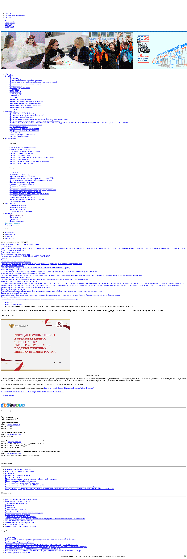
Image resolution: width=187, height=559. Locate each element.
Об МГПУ (9, 76)
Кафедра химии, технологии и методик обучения (64, 264)
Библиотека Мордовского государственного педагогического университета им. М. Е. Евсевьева (40, 539)
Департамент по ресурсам (19, 174)
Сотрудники (14, 90)
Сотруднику (9, 27)
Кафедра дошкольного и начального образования (94, 275)
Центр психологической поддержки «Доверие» (27, 199)
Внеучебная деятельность (19, 209)
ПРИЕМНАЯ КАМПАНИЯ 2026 (22, 113)
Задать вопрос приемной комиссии (22, 134)
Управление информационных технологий (25, 192)
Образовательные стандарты (15, 509)
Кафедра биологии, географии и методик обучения (26, 264)
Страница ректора (12, 225)
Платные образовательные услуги (17, 515)
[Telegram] (23, 405)
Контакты (13, 109)
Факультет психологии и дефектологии (24, 159)
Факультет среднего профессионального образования (29, 161)
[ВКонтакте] (2, 405)
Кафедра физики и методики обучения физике (103, 295)
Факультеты (14, 219)
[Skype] (20, 405)
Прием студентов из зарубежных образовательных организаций (33, 82)
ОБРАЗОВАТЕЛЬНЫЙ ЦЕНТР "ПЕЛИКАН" (33, 256)
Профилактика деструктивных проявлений (26, 105)
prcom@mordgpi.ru (13, 425)
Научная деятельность (18, 207)
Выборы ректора (16, 94)
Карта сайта (9, 13)
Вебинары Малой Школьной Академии (19, 543)
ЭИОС (8, 17)
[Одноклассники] (5, 405)
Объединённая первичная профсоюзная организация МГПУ (32, 178)
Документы (14, 78)
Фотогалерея (10, 537)
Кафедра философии (89, 271)
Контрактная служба (177, 248)
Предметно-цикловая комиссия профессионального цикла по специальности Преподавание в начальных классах (114, 285)
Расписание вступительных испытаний (24, 129)
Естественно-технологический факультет (25, 151)
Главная (8, 74)
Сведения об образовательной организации (26, 80)
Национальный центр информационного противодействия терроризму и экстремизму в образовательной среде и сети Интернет (52, 487)
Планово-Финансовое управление (23, 248)
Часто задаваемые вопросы (15, 524)
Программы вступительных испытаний (24, 131)
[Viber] (14, 405)
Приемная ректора (16, 215)
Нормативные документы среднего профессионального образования (35, 121)
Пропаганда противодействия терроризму (25, 103)
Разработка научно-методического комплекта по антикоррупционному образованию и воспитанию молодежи (46, 547)
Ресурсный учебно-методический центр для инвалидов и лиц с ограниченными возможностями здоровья (44, 551)
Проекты (4, 258)
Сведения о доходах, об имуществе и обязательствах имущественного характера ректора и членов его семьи (45, 519)
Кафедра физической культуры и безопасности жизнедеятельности (32, 291)
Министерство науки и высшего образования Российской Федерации (31, 479)
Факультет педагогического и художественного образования (32, 157)
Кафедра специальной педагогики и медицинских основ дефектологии (61, 279)
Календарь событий (8, 244)
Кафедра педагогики (68, 275)
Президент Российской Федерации (18, 469)
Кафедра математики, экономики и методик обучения (66, 295)
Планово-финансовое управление (22, 182)
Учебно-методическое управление (22, 197)
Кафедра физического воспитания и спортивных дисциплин (79, 291)
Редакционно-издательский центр (22, 184)
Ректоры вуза (14, 95)
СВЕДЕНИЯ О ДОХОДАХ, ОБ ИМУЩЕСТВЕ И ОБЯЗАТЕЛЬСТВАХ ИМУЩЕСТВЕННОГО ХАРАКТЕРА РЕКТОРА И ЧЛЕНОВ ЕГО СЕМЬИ (59, 489)
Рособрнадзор (10, 473)
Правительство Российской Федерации (19, 471)
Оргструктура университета (20, 88)
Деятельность (10, 203)
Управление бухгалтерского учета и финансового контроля (31, 188)
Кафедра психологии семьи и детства (21, 279)
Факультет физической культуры (21, 163)
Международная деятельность (21, 211)
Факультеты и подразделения (16, 503)
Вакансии (13, 97)
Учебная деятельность (18, 205)
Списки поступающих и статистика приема (26, 125)
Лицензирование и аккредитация (17, 501)
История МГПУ (15, 92)
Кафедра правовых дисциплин (70, 271)
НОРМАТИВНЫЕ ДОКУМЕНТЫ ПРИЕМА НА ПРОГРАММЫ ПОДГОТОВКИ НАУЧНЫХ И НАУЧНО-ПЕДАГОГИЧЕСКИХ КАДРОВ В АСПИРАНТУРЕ (69, 123)
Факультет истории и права (20, 155)
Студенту (8, 25)
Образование (10, 507)
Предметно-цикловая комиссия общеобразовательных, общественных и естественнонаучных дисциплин (46, 283)
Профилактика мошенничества (21, 107)
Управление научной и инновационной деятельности (29, 194)
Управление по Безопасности (20, 196)
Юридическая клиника (18, 201)
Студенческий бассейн (18, 186)
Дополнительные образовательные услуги (25, 84)
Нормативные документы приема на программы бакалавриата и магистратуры (39, 119)
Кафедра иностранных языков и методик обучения (26, 268)
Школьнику (9, 21)
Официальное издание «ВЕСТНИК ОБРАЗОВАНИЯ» (25, 485)
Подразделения (10, 138)
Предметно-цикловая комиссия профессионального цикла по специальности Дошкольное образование (123, 283)
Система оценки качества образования (19, 522)
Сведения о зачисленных (19, 127)
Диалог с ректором (12, 223)
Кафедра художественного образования (127, 275)
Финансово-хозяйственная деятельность (20, 521)
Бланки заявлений (16, 133)
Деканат (4, 264)
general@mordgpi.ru (14, 434)
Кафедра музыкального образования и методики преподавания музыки (33, 275)
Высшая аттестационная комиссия (18, 475)
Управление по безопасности (87, 248)
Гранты (19, 244)
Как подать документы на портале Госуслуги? (27, 115)
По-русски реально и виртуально (17, 552)
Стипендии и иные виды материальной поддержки (24, 513)
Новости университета (30, 244)
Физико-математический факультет (22, 147)
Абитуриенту (10, 23)
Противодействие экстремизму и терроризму (26, 101)
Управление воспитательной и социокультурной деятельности (33, 190)
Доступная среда (16, 86)
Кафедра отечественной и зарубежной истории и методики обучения (33, 271)
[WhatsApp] (17, 405)
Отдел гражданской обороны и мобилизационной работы (31, 180)
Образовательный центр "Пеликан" (23, 176)
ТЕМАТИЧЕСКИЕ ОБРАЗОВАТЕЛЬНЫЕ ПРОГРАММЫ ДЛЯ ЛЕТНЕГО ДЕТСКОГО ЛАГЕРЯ (41, 545)
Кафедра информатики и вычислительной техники (26, 295)
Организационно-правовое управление (15, 254)
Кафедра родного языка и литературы (64, 299)
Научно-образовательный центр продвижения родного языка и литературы (33, 549)
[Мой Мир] (8, 405)
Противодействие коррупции (20, 99)
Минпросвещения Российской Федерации (20, 481)
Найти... (24, 242)
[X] (11, 405)
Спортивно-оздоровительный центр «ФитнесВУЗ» (24, 541)
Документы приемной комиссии (22, 117)
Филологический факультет (20, 149)
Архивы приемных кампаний (20, 136)
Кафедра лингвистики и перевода (57, 268)
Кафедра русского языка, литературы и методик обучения (28, 299)
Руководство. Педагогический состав (19, 511)
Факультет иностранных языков (21, 153)
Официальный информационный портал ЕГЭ (22, 483)
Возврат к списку (7, 395)
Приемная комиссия (17, 221)
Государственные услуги (14, 477)
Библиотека (14, 172)
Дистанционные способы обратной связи (20, 526)
